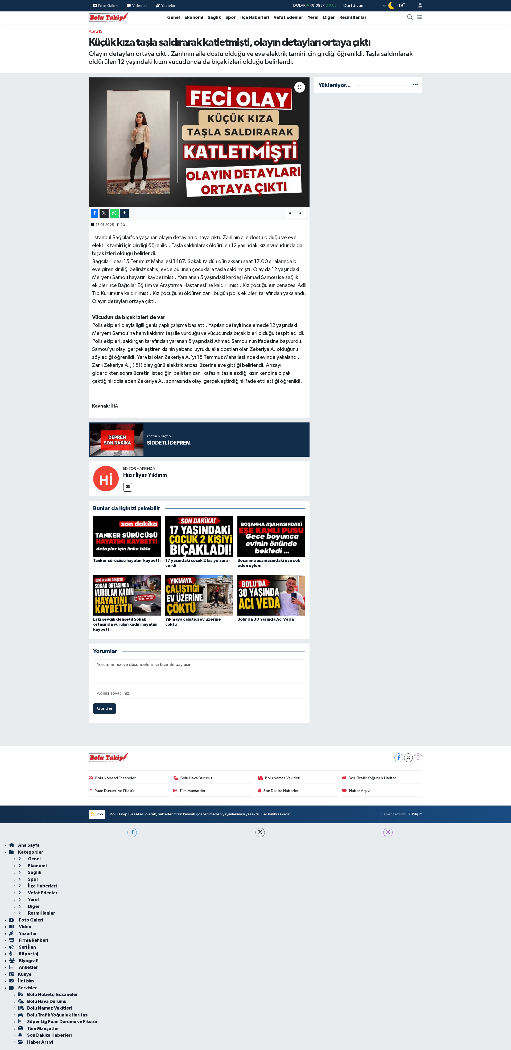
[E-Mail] (127, 487)
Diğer (329, 17)
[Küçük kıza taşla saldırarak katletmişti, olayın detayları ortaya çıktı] (199, 142)
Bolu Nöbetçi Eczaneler (115, 778)
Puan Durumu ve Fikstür (115, 791)
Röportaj (28, 954)
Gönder (105, 708)
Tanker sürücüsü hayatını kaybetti (126, 560)
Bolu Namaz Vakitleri (282, 778)
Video (24, 926)
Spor (230, 17)
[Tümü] (415, 85)
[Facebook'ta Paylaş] (94, 213)
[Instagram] (418, 757)
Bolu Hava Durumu (196, 778)
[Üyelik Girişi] (418, 5)
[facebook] (132, 832)
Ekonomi (193, 17)
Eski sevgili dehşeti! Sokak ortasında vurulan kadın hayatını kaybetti (125, 624)
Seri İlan (27, 947)
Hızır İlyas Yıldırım (145, 475)
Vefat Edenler (288, 17)
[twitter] (260, 832)
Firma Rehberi (33, 940)
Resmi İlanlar (352, 17)
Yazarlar (168, 5)
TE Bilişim (414, 814)
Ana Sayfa (29, 845)
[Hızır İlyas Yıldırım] (106, 478)
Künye (24, 974)
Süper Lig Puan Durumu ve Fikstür (62, 1021)
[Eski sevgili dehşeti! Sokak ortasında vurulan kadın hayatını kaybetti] (127, 595)
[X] (408, 757)
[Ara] (410, 17)
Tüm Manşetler (192, 791)
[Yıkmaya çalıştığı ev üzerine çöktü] (199, 595)
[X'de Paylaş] (104, 213)
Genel (173, 17)
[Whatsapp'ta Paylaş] (114, 213)
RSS (99, 814)
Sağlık (214, 17)
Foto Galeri (108, 5)
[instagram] (388, 832)
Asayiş (95, 31)
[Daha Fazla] (124, 213)
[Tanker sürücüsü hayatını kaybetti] (127, 536)
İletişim (26, 981)
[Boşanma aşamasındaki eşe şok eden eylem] (271, 536)
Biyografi (28, 960)
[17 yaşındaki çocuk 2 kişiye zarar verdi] (199, 536)
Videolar (139, 5)
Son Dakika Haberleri (281, 791)
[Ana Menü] (419, 17)
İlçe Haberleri (254, 17)
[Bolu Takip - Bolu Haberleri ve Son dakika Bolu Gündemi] (109, 17)
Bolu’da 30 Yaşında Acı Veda (265, 619)
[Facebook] (398, 757)
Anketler (28, 967)
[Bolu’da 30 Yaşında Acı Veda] (271, 595)
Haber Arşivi (359, 791)
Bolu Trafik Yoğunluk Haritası (373, 778)
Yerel (313, 17)
